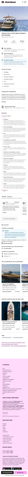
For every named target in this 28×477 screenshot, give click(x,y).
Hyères (4, 425)
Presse (4, 374)
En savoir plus (7, 248)
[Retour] (2, 8)
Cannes (4, 428)
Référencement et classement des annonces (12, 388)
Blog (3, 393)
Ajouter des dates (8, 243)
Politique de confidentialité (8, 379)
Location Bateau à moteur (8, 436)
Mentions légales (6, 384)
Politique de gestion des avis (9, 392)
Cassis (4, 430)
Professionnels (6, 377)
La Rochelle (5, 431)
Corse (4, 427)
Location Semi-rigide (7, 439)
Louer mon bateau (6, 376)
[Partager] (26, 8)
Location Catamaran (7, 438)
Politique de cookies (7, 381)
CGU (4, 382)
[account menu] (25, 2)
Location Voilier (6, 435)
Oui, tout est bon (6, 345)
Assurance (5, 373)
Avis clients (5, 412)
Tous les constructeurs (7, 443)
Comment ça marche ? (7, 371)
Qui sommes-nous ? (7, 370)
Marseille (4, 423)
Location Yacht (6, 441)
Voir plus (4, 101)
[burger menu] (22, 2)
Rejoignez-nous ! (6, 387)
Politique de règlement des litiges (10, 390)
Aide (4, 368)
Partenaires (5, 385)
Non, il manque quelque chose (18, 345)
